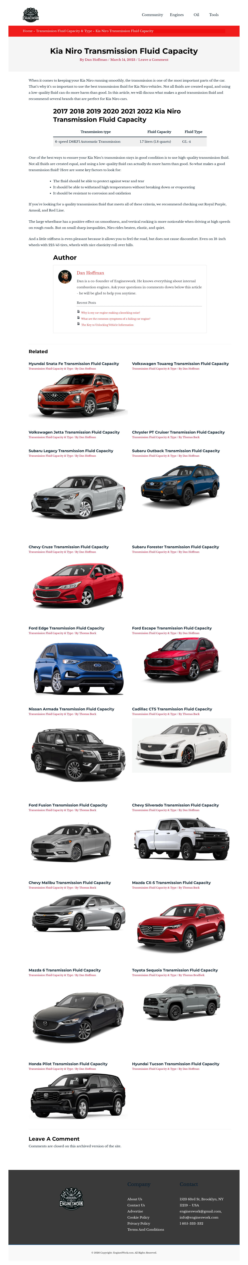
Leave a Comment (153, 60)
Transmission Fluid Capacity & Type (51, 368)
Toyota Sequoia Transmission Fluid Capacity (175, 970)
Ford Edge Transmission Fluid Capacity (66, 628)
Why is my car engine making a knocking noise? (110, 312)
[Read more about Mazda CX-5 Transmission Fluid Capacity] (181, 925)
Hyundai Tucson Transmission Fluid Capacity (175, 1064)
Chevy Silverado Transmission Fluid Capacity (175, 805)
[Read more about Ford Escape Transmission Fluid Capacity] (181, 660)
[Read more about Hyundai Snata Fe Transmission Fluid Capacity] (78, 396)
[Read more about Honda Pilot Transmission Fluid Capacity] (78, 1096)
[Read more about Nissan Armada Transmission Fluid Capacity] (78, 755)
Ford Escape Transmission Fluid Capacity (172, 628)
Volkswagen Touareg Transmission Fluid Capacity (180, 363)
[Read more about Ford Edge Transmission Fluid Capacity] (78, 667)
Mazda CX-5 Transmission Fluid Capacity (171, 882)
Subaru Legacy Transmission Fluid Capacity (71, 451)
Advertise (135, 1211)
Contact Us (136, 1205)
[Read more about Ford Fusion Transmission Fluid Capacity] (71, 842)
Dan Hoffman (90, 273)
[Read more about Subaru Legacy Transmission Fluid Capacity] (78, 497)
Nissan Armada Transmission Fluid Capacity (71, 709)
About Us (134, 1199)
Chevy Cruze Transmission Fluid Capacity (69, 547)
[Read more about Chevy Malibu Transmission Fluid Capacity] (78, 913)
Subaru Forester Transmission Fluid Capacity (175, 547)
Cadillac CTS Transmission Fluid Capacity (172, 709)
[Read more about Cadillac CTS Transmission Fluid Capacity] (181, 745)
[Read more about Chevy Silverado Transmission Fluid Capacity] (181, 839)
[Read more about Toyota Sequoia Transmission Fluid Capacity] (181, 1000)
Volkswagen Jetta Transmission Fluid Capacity (74, 432)
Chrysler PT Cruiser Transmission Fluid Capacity (178, 432)
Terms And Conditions (145, 1230)
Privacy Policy (138, 1223)
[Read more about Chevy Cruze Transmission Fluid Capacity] (78, 586)
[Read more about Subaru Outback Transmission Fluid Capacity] (181, 486)
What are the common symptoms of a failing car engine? (115, 318)
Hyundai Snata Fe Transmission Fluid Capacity (74, 363)
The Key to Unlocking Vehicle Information (107, 324)
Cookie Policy (138, 1217)
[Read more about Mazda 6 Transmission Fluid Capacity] (78, 1015)
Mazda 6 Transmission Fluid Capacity (65, 970)
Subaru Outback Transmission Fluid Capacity (176, 451)
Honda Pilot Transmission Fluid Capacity (68, 1064)
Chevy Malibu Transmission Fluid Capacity (70, 882)
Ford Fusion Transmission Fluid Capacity (68, 805)
